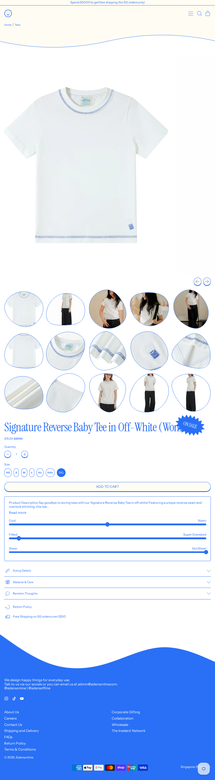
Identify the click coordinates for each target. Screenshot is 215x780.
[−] (7, 454)
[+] (24, 454)
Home (8, 25)
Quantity (10, 447)
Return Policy (15, 743)
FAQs (8, 737)
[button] (199, 14)
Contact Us (13, 724)
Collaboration (122, 718)
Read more (17, 513)
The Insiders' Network (129, 730)
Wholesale (120, 724)
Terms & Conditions (20, 749)
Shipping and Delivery (21, 730)
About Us (11, 712)
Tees (17, 25)
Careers (10, 718)
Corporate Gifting (126, 712)
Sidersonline (24, 757)
